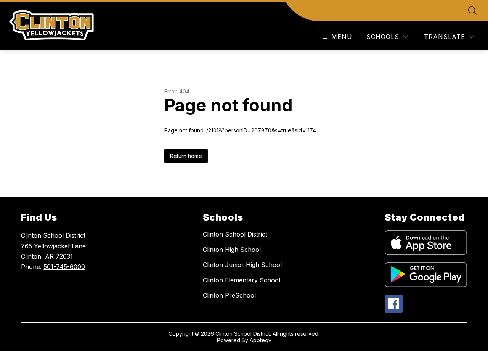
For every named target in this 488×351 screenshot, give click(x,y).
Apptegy (260, 340)
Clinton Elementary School (241, 280)
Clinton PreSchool (229, 295)
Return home (186, 156)
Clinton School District (235, 234)
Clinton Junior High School (242, 265)
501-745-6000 (64, 266)
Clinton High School (232, 249)
